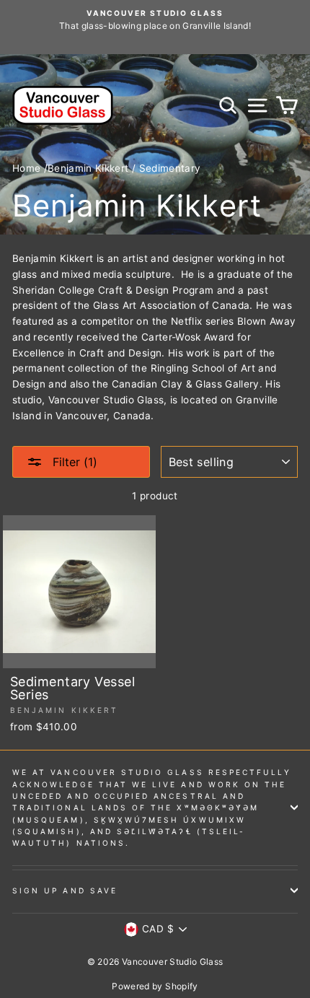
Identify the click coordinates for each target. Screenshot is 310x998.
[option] (155, 20)
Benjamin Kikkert (88, 168)
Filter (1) (73, 462)
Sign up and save (65, 890)
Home (26, 168)
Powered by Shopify (155, 986)
